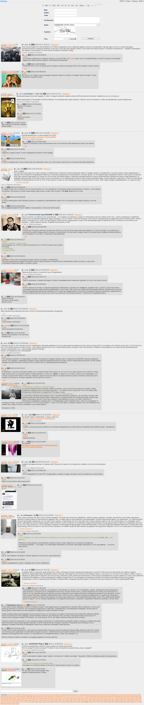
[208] (140, 702)
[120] (86, 698)
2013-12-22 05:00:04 (21, 309)
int (62, 5)
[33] (95, 695)
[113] (60, 698)
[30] (86, 695)
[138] (13, 700)
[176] (17, 702)
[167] (124, 700)
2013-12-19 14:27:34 (34, 485)
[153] (71, 700)
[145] (40, 700)
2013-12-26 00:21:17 (17, 240)
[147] (48, 700)
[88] (116, 696)
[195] (90, 702)
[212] (13, 703)
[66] (51, 696)
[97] (1, 698)
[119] (82, 698)
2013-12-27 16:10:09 (33, 104)
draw (15, 46)
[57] (25, 696)
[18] (51, 695)
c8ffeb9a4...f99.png (7, 485)
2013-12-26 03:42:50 (17, 256)
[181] (36, 702)
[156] (82, 700)
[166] (120, 700)
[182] (40, 702)
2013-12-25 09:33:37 (17, 297)
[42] (121, 695)
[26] (74, 695)
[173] (6, 702)
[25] (72, 695)
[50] (4, 696)
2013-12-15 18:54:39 (21, 343)
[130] (124, 698)
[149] (55, 700)
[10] (28, 695)
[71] (66, 696)
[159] (94, 700)
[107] (37, 698)
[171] (139, 700)
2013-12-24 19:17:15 (38, 277)
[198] (101, 702)
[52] (10, 696)
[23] (66, 695)
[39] (113, 695)
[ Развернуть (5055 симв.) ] (30, 583)
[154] (75, 700)
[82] (98, 696)
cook (53, 5)
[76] (81, 696)
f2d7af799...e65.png (7, 669)
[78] (87, 696)
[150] (59, 700)
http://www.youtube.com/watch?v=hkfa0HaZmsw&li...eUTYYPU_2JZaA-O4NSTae (40, 446)
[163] (109, 700)
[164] (113, 700)
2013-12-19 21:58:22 (38, 423)
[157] (86, 700)
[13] (36, 695)
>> (25, 57)
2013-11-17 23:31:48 (37, 605)
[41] (119, 695)
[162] (105, 700)
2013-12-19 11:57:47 (17, 478)
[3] (13, 695)
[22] (63, 695)
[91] (125, 696)
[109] (45, 698)
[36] (104, 695)
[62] (40, 696)
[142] (29, 700)
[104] (26, 698)
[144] (36, 700)
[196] (94, 702)
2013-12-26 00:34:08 (18, 197)
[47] (136, 695)
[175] (13, 702)
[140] (21, 700)
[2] (11, 695)
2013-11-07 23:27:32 (42, 570)
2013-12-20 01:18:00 (38, 442)
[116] (71, 698)
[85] (107, 696)
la (65, 5)
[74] (75, 696)
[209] (2, 703)
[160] (97, 700)
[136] (6, 700)
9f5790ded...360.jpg (7, 72)
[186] (55, 702)
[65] (49, 696)
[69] (60, 696)
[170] (136, 700)
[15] (42, 695)
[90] (122, 696)
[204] (124, 702)
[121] (90, 698)
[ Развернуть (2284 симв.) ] (22, 182)
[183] (44, 702)
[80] (93, 696)
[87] (113, 696)
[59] (31, 696)
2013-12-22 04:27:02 (37, 383)
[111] (52, 698)
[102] (18, 698)
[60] (34, 696)
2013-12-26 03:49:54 (17, 206)
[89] (119, 696)
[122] (94, 698)
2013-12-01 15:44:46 (38, 652)
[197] (98, 702)
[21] (60, 695)
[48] (139, 695)
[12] (33, 695)
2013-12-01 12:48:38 (42, 133)
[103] (22, 698)
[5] (17, 695)
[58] (28, 696)
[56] (22, 696)
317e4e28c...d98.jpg (6, 515)
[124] (101, 698)
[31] (89, 695)
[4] (15, 695)
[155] (78, 700)
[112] (56, 698)
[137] (10, 700)
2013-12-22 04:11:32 (17, 368)
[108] (41, 698)
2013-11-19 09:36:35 (55, 644)
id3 (13, 46)
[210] (6, 703)
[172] (2, 702)
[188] (63, 702)
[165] (117, 700)
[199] (105, 702)
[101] (15, 698)
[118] (79, 698)
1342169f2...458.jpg (6, 462)
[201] (113, 702)
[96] (140, 696)
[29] (83, 695)
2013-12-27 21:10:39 (17, 149)
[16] (45, 695)
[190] (71, 702)
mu (77, 5)
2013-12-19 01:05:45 (37, 669)
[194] (86, 702)
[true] (97, 4)
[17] (48, 695)
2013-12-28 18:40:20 (39, 55)
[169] (132, 700)
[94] (134, 696)
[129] (120, 698)
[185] (52, 702)
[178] (25, 702)
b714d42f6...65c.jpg (6, 415)
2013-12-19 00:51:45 (38, 470)
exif (8, 46)
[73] (72, 696)
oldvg (81, 5)
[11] (30, 695)
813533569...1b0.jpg (6, 94)
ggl (10, 46)
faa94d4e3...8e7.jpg (7, 442)
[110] (49, 698)
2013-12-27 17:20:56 (33, 113)
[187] (59, 702)
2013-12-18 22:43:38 (33, 533)
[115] (67, 698)
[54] (16, 696)
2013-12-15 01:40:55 (46, 515)
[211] (9, 703)
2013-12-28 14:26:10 (17, 158)
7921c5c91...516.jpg (6, 644)
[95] (137, 696)
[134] (140, 698)
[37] (107, 695)
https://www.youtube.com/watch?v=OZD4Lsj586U (39, 137)
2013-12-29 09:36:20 (38, 72)
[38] (110, 695)
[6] (19, 695)
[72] (69, 696)
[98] (4, 698)
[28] (80, 695)
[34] (98, 695)
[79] (90, 696)
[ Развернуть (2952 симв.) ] (26, 528)
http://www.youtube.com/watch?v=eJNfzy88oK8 (38, 419)
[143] (32, 700)
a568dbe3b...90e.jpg (7, 383)
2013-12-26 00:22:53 (18, 187)
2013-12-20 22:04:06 (42, 270)
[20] (57, 695)
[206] (132, 702)
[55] (19, 696)
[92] (128, 696)
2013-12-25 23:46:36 (39, 227)
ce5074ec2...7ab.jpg (6, 169)
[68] (57, 696)
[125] (105, 698)
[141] (25, 700)
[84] (104, 696)
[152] (67, 700)
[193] (82, 702)
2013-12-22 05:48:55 (17, 318)
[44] (127, 695)
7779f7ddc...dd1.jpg (6, 214)
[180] (32, 702)
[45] (130, 695)
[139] (17, 700)
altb (46, 5)
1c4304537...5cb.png (7, 133)
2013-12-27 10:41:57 (42, 44)
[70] (63, 696)
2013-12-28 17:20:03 (18, 122)
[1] (9, 695)
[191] (75, 702)
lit (68, 5)
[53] (13, 696)
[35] (101, 695)
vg (88, 5)
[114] (64, 698)
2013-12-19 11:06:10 (17, 559)
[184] (48, 702)
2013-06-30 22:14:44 (42, 462)
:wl (92, 5)
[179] (29, 702)
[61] (37, 696)
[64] (46, 696)
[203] (121, 702)
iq (11, 46)
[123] (98, 698)
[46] (133, 695)
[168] (128, 700)
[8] (23, 695)
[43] (124, 695)
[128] (117, 698)
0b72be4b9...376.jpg (6, 270)
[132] (132, 698)
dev (58, 5)
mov (72, 5)
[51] (7, 696)
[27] (77, 695)
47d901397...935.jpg (6, 570)
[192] (78, 702)
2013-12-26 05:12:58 (38, 141)
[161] (101, 700)
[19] (54, 695)
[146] (44, 700)
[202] (117, 702)
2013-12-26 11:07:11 (54, 94)
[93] (131, 696)
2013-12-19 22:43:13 (38, 433)
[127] (113, 698)
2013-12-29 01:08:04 (38, 64)
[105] (30, 698)
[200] (109, 702)
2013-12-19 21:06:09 (43, 415)
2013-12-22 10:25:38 (21, 325)
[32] (92, 695)
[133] (136, 698)
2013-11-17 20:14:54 (38, 588)
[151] (63, 700)
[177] (21, 702)
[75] (78, 696)
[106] (34, 698)
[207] (136, 702)
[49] (1, 696)
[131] (128, 698)
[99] (7, 698)
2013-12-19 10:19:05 (17, 552)
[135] (2, 700)
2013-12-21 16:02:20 (66, 214)
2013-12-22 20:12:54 (17, 333)
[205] (128, 702)
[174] (10, 702)
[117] (75, 698)
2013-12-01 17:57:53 (38, 660)
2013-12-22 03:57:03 (17, 355)
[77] (84, 696)
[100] (11, 698)
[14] (39, 695)
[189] (67, 702)
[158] (90, 700)
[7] (21, 695)
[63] (43, 696)
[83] (101, 696)
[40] (116, 695)
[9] (25, 695)
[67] (54, 696)
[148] (52, 700)
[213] (17, 703)
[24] (69, 695)
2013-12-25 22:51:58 (34, 169)
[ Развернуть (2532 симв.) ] (31, 601)
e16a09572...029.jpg (6, 44)
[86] (110, 696)
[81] (96, 696)
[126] (109, 698)
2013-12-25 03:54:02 (38, 284)
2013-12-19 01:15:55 (17, 628)
